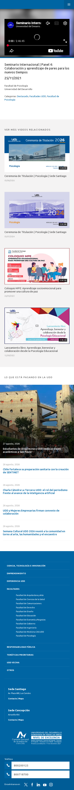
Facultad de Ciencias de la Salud (30, 599)
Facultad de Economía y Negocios (30, 620)
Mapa (21, 699)
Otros (10, 670)
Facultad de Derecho (25, 607)
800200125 (21, 765)
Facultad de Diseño (24, 611)
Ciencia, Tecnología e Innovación (26, 566)
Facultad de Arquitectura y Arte (30, 595)
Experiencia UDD (16, 581)
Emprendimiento (16, 573)
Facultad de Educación (26, 616)
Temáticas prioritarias (20, 655)
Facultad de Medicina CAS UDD (30, 632)
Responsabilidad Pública (21, 647)
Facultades (13, 589)
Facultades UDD (37, 96)
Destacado (22, 96)
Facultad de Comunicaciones (28, 603)
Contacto (12, 699)
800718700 (21, 774)
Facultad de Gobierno (25, 624)
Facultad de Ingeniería (26, 628)
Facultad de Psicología (26, 636)
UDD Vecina (13, 662)
